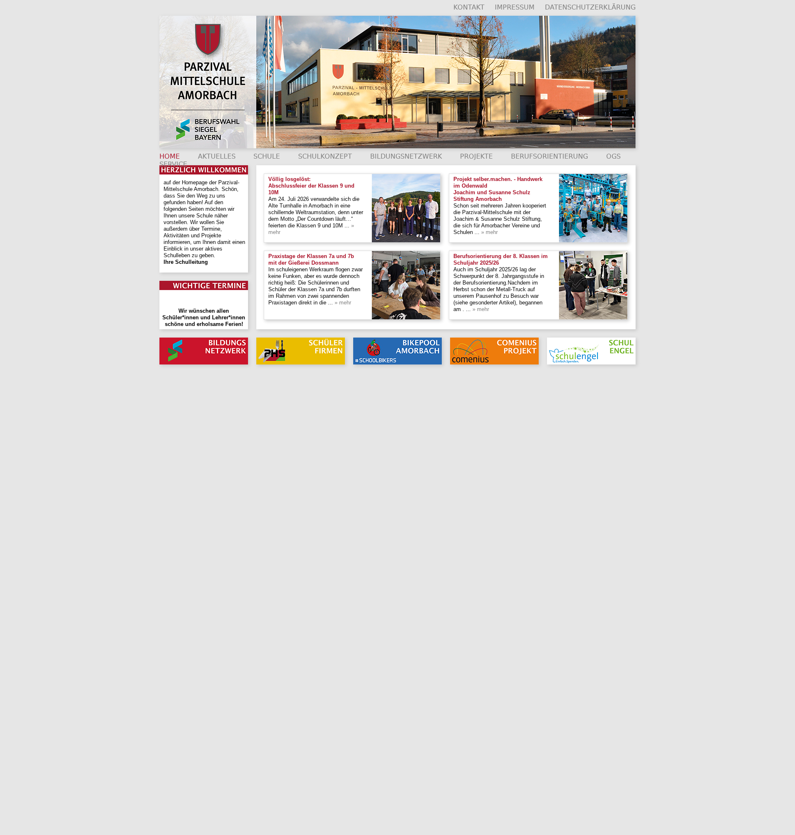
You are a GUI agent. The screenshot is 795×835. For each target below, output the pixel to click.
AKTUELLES (217, 156)
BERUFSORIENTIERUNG (549, 156)
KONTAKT (468, 7)
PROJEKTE (476, 156)
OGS (613, 156)
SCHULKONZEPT (325, 156)
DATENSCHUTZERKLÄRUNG (590, 7)
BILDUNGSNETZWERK (406, 156)
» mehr (488, 232)
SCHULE (266, 156)
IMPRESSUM (515, 7)
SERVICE (173, 164)
